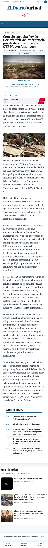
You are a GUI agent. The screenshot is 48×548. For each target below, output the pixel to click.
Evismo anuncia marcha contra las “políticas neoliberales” (25, 418)
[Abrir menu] (2, 24)
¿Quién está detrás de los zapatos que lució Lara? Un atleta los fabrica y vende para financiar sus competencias (27, 431)
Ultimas (24, 544)
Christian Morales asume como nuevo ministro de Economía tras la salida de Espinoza (26, 441)
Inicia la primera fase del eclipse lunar (26, 424)
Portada (8, 544)
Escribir (40, 544)
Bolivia (12, 32)
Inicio (7, 32)
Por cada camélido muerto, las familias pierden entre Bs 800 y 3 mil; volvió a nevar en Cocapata (27, 451)
